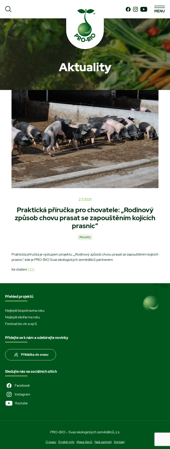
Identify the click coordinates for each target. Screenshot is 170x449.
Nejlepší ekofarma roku (22, 317)
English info (66, 442)
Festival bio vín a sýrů (21, 323)
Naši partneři (103, 442)
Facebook (22, 385)
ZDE (31, 269)
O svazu (51, 442)
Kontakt (119, 442)
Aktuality (85, 237)
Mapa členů (84, 442)
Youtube (21, 403)
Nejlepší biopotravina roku (24, 310)
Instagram (22, 394)
